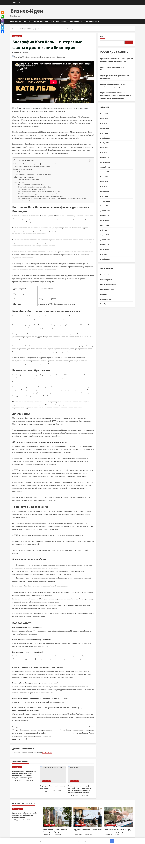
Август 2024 (104, 172)
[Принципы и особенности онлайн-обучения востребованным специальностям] (26, 808)
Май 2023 (103, 230)
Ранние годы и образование (25, 169)
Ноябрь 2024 (104, 157)
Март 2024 (104, 196)
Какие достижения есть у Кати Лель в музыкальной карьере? (41, 191)
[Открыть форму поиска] (134, 22)
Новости (27, 22)
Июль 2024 (104, 177)
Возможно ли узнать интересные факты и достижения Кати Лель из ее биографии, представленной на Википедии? (54, 200)
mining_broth (16, 52)
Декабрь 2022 (105, 240)
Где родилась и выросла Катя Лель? (33, 184)
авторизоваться (47, 752)
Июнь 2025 (104, 148)
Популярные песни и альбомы (29, 179)
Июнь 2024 (104, 182)
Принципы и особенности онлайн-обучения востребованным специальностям (25, 815)
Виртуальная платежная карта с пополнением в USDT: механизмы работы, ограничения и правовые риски (115, 95)
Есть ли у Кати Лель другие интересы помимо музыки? (39, 194)
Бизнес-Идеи (26, 10)
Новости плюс (105, 299)
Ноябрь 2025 (104, 143)
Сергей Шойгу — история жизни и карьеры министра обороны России (76, 730)
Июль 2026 (104, 114)
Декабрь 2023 (105, 211)
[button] (90, 160)
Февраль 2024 (105, 201)
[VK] (2, 24)
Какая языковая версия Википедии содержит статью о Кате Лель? (42, 196)
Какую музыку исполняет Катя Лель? (33, 189)
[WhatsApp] (2, 16)
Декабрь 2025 (105, 138)
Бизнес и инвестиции (40, 22)
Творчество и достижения (24, 177)
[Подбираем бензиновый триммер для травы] (53, 774)
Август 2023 (104, 225)
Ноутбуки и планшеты (59, 22)
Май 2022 (103, 254)
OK (112, 841)
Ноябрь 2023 (104, 215)
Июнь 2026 (104, 119)
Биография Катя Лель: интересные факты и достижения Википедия (39, 164)
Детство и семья (24, 172)
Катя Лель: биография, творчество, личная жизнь (32, 166)
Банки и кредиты (92, 22)
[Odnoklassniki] (2, 12)
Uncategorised (15, 22)
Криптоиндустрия (76, 22)
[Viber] (2, 20)
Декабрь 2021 (105, 259)
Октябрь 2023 (105, 220)
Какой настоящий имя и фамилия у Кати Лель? (36, 187)
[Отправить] (2, 32)
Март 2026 (104, 133)
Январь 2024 (104, 206)
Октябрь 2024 (105, 162)
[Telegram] (2, 28)
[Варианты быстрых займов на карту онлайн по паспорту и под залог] (118, 817)
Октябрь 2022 (105, 249)
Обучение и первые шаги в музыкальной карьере (35, 174)
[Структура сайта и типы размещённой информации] (87, 817)
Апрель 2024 (104, 191)
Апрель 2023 (104, 235)
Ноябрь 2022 (104, 245)
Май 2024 (103, 186)
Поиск (102, 37)
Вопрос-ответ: (20, 182)
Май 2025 (103, 153)
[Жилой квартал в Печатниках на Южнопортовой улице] (57, 817)
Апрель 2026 (104, 128)
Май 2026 (103, 124)
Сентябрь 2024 (105, 167)
